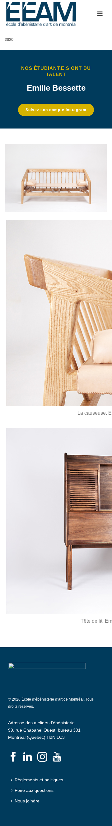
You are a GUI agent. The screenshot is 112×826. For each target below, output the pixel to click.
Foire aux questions (34, 790)
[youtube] (57, 757)
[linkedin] (28, 757)
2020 (9, 39)
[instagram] (42, 757)
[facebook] (13, 757)
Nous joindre (27, 800)
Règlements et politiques (39, 779)
